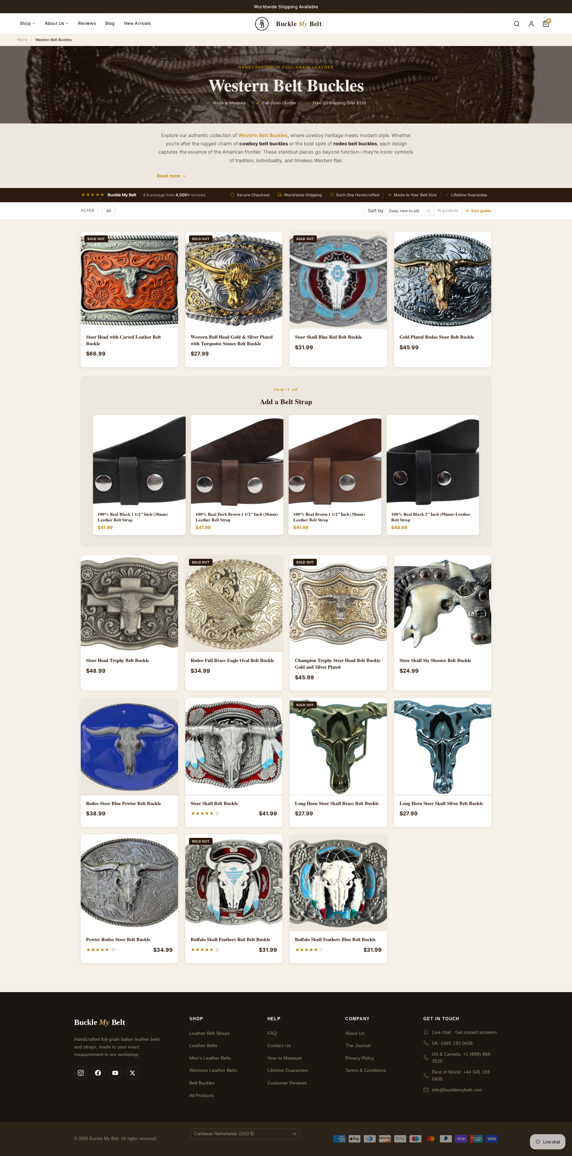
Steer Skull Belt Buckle (214, 803)
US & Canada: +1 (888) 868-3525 (462, 1057)
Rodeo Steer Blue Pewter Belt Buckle (123, 803)
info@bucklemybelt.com (457, 1089)
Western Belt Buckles (263, 135)
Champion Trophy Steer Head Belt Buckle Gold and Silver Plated (337, 663)
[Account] (531, 24)
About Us (55, 23)
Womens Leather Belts (213, 1070)
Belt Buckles (202, 1082)
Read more (168, 175)
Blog (110, 23)
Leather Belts (203, 1045)
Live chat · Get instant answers (464, 1032)
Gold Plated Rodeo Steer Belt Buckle (437, 337)
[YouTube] (115, 1073)
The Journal (357, 1045)
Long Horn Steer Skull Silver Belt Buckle (441, 803)
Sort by (376, 210)
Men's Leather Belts (210, 1058)
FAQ (272, 1033)
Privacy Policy (359, 1058)
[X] (132, 1073)
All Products (201, 1095)
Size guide (481, 210)
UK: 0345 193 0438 (452, 1043)
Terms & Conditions (365, 1070)
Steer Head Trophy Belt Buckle (117, 660)
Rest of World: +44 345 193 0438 (461, 1075)
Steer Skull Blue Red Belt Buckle (328, 337)
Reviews (87, 23)
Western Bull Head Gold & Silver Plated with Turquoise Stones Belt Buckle (232, 340)
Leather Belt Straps (209, 1033)
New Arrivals (137, 23)
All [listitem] (108, 210)
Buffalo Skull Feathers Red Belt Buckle (230, 939)
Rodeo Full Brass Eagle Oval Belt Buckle (232, 660)
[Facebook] (98, 1073)
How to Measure (284, 1058)
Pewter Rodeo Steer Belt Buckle (118, 939)
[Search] (516, 24)
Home (22, 39)
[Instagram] (80, 1073)
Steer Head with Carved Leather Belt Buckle (123, 340)
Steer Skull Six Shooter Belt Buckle (435, 660)
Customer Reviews (287, 1082)
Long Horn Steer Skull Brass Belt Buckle (337, 803)
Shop (25, 23)
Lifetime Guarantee (287, 1070)
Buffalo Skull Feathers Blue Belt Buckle (335, 939)
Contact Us (279, 1045)
